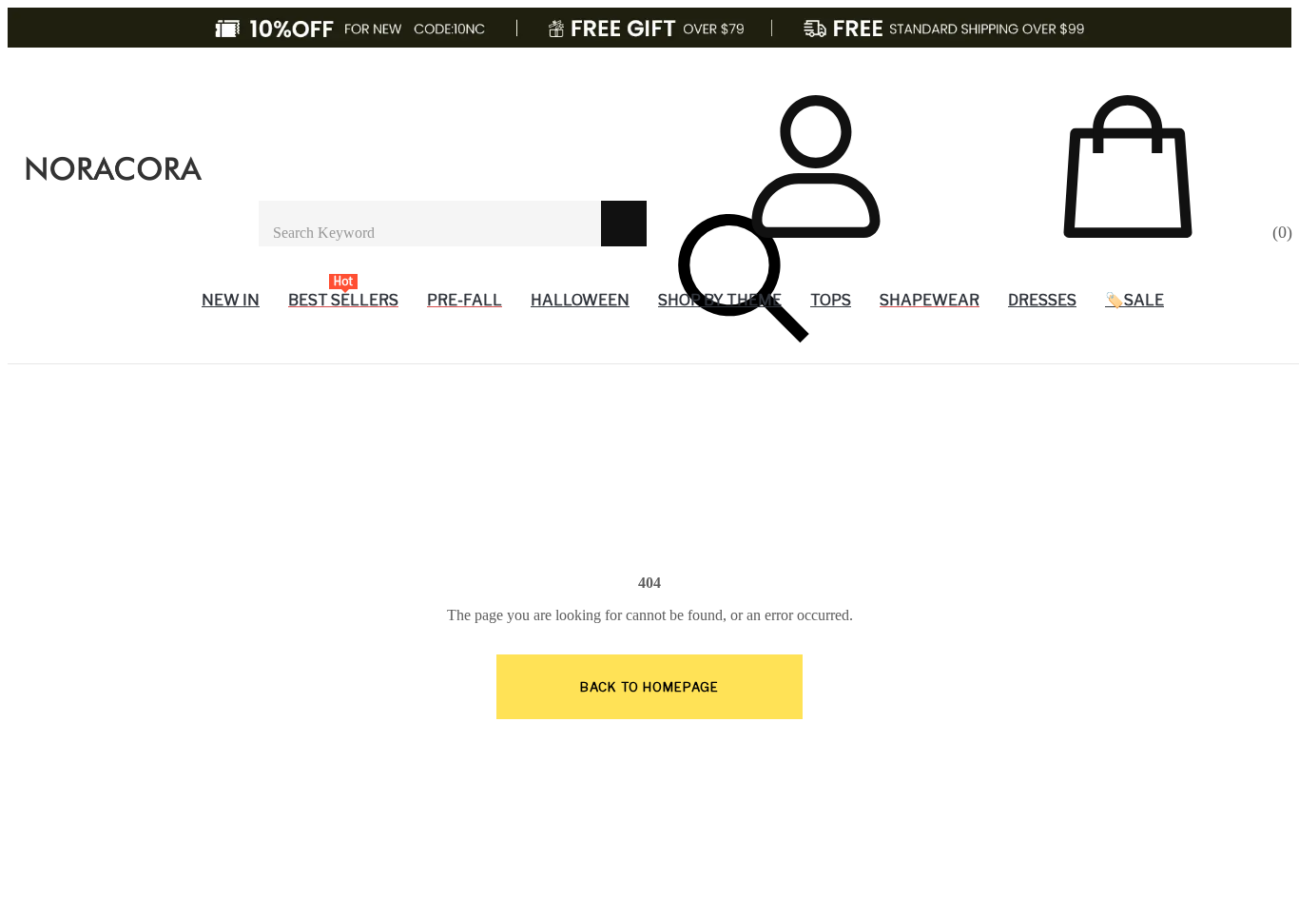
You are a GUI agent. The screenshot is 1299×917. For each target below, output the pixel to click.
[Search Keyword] (430, 223)
